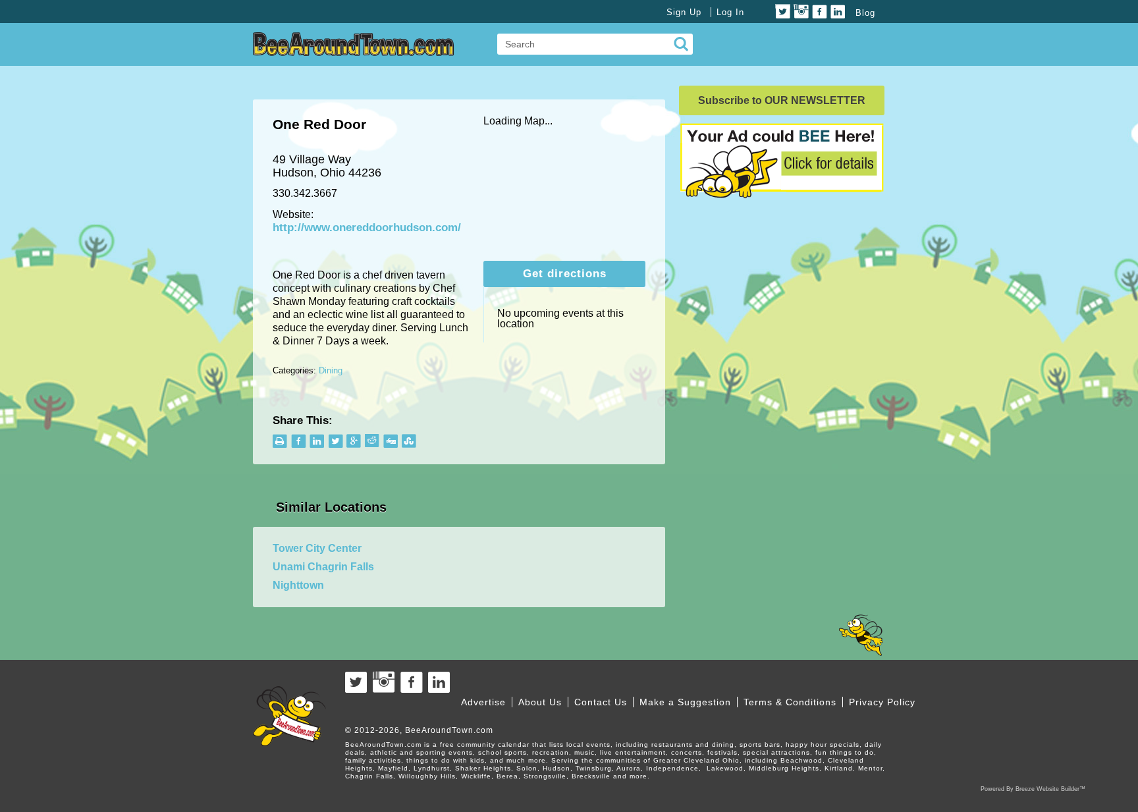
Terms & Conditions (790, 702)
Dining (330, 370)
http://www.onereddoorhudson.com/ (367, 227)
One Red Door (319, 124)
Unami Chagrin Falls (323, 566)
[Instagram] (801, 11)
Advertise (483, 702)
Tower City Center (317, 548)
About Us (540, 702)
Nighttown (298, 585)
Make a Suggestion (685, 702)
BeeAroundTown (353, 44)
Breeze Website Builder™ (1050, 789)
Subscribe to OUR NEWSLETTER (781, 100)
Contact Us (600, 702)
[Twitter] (782, 11)
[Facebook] (819, 11)
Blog (865, 13)
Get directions (565, 273)
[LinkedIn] (838, 11)
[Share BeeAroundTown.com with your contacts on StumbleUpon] (409, 441)
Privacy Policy (882, 702)
